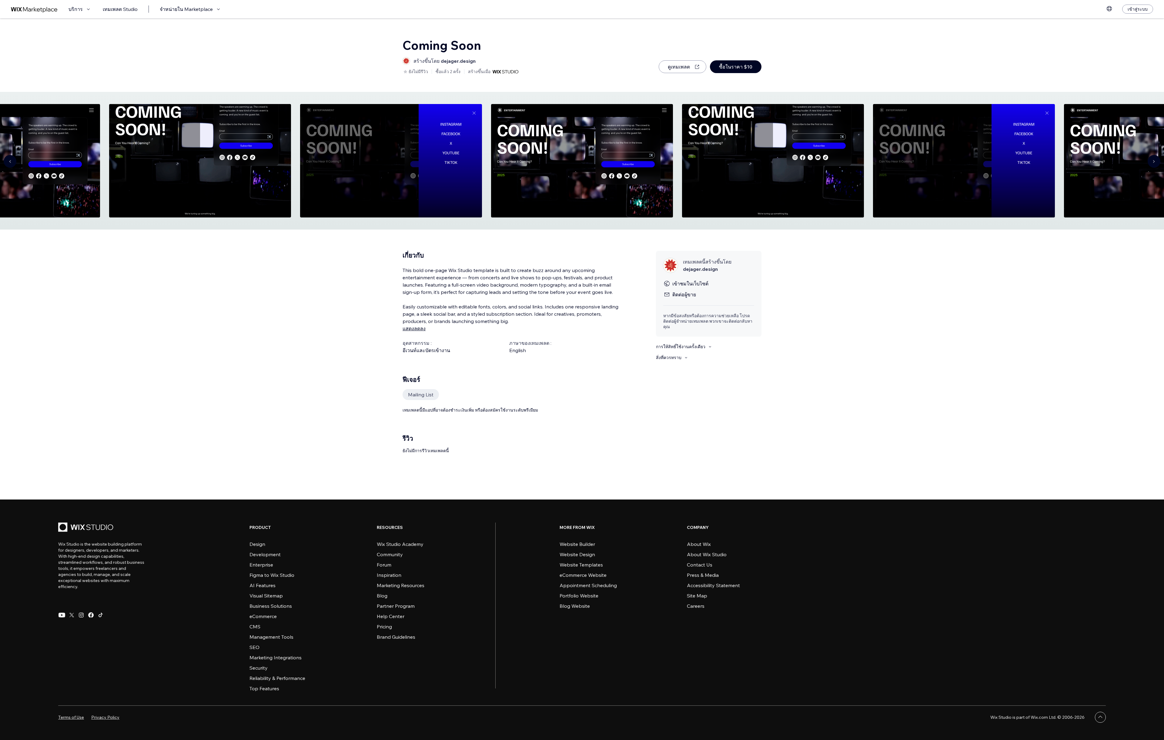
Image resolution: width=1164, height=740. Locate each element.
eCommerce (263, 616)
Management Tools (271, 637)
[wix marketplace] (34, 9)
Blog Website (575, 606)
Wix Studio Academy (400, 544)
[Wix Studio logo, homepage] (86, 528)
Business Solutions (270, 606)
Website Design (577, 554)
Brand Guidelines (396, 637)
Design (257, 544)
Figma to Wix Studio (271, 575)
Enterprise (261, 565)
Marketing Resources (400, 585)
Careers (695, 606)
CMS (254, 627)
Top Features (264, 688)
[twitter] (71, 615)
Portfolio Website (579, 596)
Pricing (384, 627)
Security (258, 668)
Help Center (390, 616)
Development (265, 554)
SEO (254, 647)
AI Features (262, 585)
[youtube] (61, 615)
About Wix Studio (707, 554)
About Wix (699, 544)
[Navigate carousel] (10, 161)
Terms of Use (71, 717)
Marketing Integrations (275, 657)
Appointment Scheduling (588, 585)
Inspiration (389, 575)
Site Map (697, 596)
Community (390, 554)
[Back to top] (1100, 717)
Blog (382, 596)
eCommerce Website (583, 575)
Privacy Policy (105, 717)
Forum (384, 565)
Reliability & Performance (277, 678)
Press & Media (703, 575)
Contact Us (699, 565)
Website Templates (581, 565)
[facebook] (91, 615)
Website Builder (577, 544)
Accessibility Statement (713, 585)
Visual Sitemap (266, 596)
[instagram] (81, 615)
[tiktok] (100, 615)
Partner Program (396, 606)
